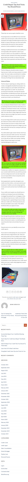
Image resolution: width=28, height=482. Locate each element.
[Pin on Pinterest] (18, 292)
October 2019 (4, 434)
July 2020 (3, 408)
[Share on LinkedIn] (20, 292)
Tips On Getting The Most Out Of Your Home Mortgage (7, 315)
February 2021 (5, 387)
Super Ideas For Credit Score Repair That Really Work (13, 339)
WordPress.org (5, 474)
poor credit (18, 298)
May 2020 (3, 413)
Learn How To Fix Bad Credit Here (9, 348)
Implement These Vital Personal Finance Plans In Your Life (21, 315)
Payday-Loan (4, 454)
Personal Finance (5, 457)
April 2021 (4, 382)
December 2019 (5, 428)
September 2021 (5, 367)
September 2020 (5, 402)
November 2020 (5, 396)
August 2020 (4, 405)
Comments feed (5, 471)
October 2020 (4, 399)
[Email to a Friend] (15, 292)
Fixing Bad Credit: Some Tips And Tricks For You (13, 351)
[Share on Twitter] (12, 292)
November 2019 (5, 431)
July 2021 (3, 373)
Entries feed (4, 468)
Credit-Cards (4, 442)
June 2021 (3, 376)
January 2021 (4, 390)
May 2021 (3, 379)
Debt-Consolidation (6, 448)
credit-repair (14, 2)
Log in (2, 465)
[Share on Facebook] (10, 292)
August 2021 (4, 370)
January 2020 (4, 425)
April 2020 (4, 416)
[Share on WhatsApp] (7, 292)
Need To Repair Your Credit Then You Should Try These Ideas (13, 344)
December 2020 (5, 393)
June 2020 (3, 411)
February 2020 (5, 422)
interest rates (13, 298)
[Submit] (25, 325)
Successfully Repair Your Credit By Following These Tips (12, 335)
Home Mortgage (5, 451)
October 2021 (4, 364)
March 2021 (4, 385)
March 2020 (4, 419)
